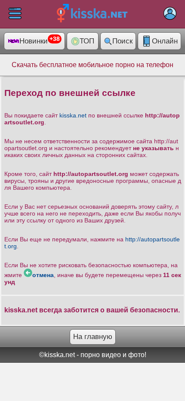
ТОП (87, 41)
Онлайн (165, 41)
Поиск (122, 41)
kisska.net (72, 115)
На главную (92, 337)
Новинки (39, 40)
